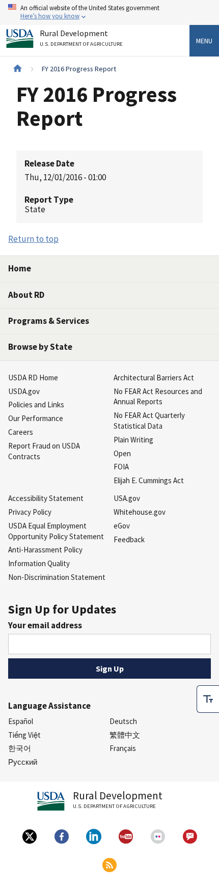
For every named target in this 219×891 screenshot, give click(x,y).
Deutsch (123, 721)
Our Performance (35, 418)
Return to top (33, 238)
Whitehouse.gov (140, 512)
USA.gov (127, 498)
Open (122, 453)
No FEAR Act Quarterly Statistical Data (149, 420)
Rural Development (81, 38)
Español (20, 721)
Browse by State (40, 346)
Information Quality (39, 563)
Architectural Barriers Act (154, 377)
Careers (20, 432)
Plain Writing (133, 439)
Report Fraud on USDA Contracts (44, 451)
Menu (204, 40)
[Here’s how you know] (109, 12)
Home (19, 268)
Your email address (45, 625)
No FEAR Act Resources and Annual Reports (158, 396)
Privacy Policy (29, 512)
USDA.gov (24, 391)
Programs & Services (48, 320)
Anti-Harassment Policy (45, 549)
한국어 (19, 748)
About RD (26, 294)
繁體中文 (125, 735)
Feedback (129, 539)
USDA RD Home (33, 377)
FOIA (121, 466)
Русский (22, 762)
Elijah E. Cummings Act (149, 480)
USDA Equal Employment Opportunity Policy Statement (56, 531)
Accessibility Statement (46, 498)
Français (123, 748)
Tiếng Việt (24, 735)
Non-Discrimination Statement (56, 577)
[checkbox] (208, 699)
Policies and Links (36, 404)
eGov (122, 526)
